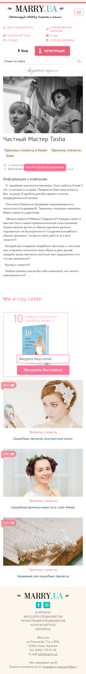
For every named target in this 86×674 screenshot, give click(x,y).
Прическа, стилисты (43, 432)
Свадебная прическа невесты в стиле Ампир (43, 507)
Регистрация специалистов (43, 620)
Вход (24, 50)
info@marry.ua (47, 654)
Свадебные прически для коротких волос (43, 438)
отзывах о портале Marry (59, 666)
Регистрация (54, 51)
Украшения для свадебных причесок (43, 576)
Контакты (43, 629)
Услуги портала (43, 625)
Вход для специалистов (43, 616)
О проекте (43, 612)
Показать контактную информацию (45, 167)
